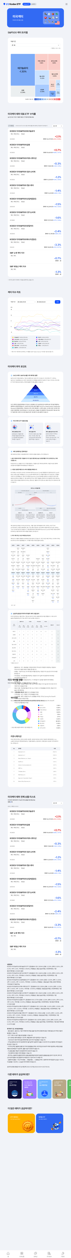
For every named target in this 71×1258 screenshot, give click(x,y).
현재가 (45, 139)
